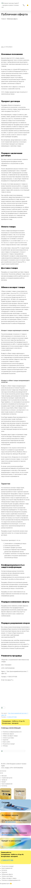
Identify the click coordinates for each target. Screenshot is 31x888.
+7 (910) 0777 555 (7, 860)
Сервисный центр (7, 777)
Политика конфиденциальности (12, 731)
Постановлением (6, 297)
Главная (3, 19)
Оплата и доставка (8, 737)
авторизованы (10, 822)
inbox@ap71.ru (25, 644)
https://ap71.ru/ (15, 111)
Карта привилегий (7, 783)
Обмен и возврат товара (10, 735)
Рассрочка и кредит (9, 744)
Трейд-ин (4, 779)
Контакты (4, 785)
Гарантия (5, 739)
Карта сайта (6, 741)
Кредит (4, 781)
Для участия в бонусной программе (14, 833)
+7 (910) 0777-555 (12, 717)
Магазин (4, 775)
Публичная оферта (8, 733)
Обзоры (5, 745)
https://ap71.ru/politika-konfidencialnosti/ (13, 579)
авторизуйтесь (7, 834)
